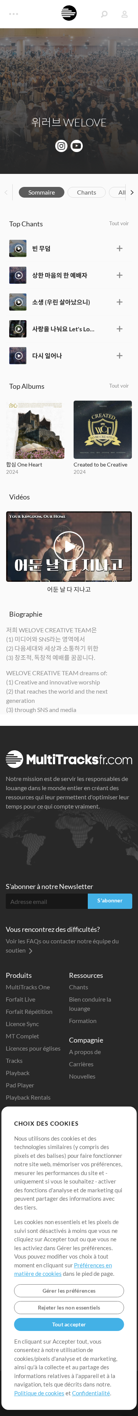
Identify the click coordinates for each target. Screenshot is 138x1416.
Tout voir (119, 223)
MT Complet (22, 1035)
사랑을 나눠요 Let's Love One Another (63, 328)
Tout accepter (69, 1324)
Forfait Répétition (29, 1011)
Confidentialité (91, 1393)
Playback (18, 1072)
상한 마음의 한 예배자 (59, 275)
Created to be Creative (100, 464)
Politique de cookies (39, 1393)
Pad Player (20, 1085)
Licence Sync (22, 1023)
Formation (83, 1020)
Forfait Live (20, 999)
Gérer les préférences (69, 1290)
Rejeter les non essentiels (69, 1307)
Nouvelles (82, 1076)
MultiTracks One (28, 986)
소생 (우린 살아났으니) (61, 302)
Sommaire (41, 192)
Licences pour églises (33, 1048)
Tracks (14, 1060)
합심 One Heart (24, 464)
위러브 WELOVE (69, 122)
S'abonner (110, 900)
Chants (86, 192)
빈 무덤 (41, 248)
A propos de (85, 1051)
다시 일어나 (47, 355)
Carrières (81, 1063)
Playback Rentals (28, 1097)
